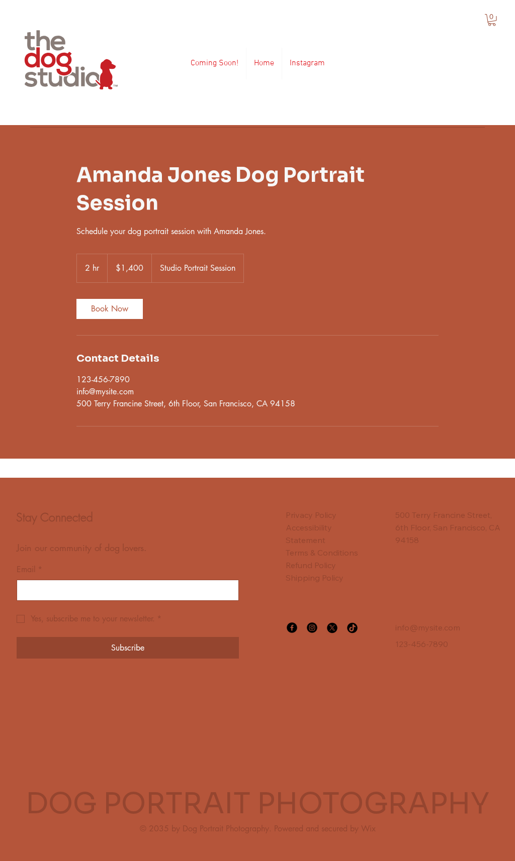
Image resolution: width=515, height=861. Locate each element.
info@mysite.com (427, 627)
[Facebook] (292, 627)
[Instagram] (312, 627)
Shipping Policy (315, 578)
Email (29, 569)
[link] (109, 309)
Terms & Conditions (322, 553)
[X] (332, 627)
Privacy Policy (311, 515)
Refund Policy (311, 565)
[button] (492, 20)
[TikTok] (352, 627)
